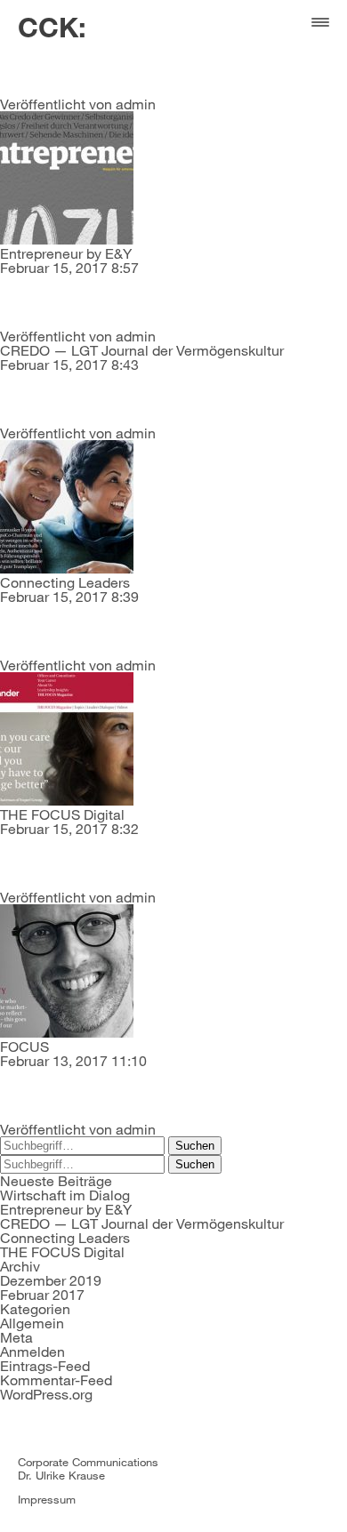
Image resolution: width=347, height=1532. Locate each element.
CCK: (52, 27)
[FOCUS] (66, 1031)
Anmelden (32, 1351)
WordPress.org (46, 1393)
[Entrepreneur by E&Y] (66, 238)
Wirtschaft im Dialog (65, 1194)
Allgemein (32, 1322)
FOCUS (24, 1046)
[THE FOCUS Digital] (66, 799)
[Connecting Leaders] (66, 567)
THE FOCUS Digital (62, 814)
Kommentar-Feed (56, 1379)
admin (136, 103)
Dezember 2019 (50, 1279)
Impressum (47, 1499)
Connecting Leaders (65, 581)
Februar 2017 (42, 1294)
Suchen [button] (194, 1145)
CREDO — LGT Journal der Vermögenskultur (142, 349)
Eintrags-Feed (45, 1365)
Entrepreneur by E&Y (66, 253)
